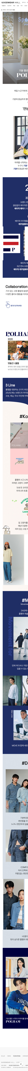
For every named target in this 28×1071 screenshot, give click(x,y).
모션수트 (9, 5)
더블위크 (4, 5)
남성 (18, 5)
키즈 (22, 5)
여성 (14, 5)
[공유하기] (21, 1064)
